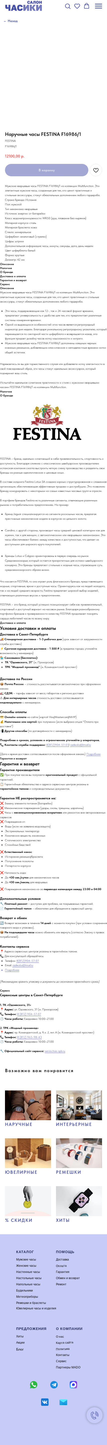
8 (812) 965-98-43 (29, 1037)
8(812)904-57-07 (57, 745)
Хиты (20, 1336)
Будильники (24, 1290)
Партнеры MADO (68, 1367)
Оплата (61, 1265)
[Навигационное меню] (98, 6)
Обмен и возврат (68, 1278)
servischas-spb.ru (55, 1051)
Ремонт (61, 1284)
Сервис (61, 1361)
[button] (68, 6)
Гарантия (62, 1272)
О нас (60, 1336)
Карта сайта (64, 1343)
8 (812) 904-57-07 (29, 1014)
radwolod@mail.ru (80, 745)
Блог (20, 1349)
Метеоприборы (27, 1296)
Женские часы (26, 1265)
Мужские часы (26, 1259)
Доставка (62, 1259)
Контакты (62, 1355)
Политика (63, 1349)
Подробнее (93, 754)
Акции (20, 1342)
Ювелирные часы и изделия (36, 1308)
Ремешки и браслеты (31, 1303)
